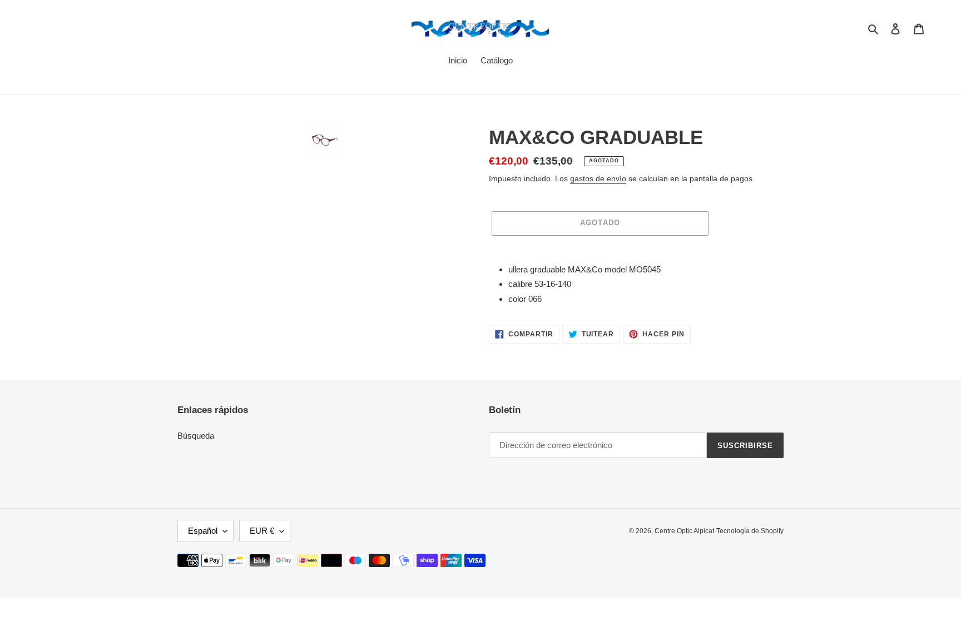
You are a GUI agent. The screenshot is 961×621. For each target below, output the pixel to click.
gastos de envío (598, 178)
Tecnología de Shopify (750, 531)
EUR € (262, 530)
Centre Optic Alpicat (684, 531)
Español (202, 530)
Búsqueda (195, 435)
